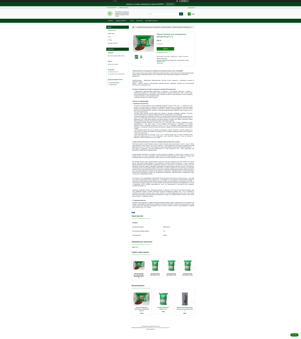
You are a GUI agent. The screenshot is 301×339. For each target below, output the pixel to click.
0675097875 (169, 4)
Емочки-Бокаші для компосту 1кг (155, 274)
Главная (110, 20)
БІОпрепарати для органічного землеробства (148, 27)
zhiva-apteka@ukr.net (114, 82)
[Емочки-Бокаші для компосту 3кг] (171, 264)
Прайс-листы (111, 33)
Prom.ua (158, 326)
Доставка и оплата (151, 20)
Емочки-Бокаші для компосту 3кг (171, 274)
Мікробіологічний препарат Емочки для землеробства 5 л (185, 309)
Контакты (139, 20)
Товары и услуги (121, 20)
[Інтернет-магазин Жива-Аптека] (109, 16)
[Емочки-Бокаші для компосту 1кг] (155, 264)
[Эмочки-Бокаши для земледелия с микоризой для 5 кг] (139, 264)
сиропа (148, 182)
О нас (132, 20)
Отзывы (110, 40)
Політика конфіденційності (164, 327)
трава (133, 145)
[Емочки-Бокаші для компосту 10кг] (188, 264)
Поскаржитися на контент (151, 327)
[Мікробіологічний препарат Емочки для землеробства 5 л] (185, 297)
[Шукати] (181, 13)
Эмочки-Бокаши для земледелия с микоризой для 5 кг (139, 275)
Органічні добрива (166, 27)
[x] (134, 212)
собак (192, 204)
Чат (296, 335)
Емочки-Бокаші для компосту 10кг (187, 274)
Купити (165, 49)
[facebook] (132, 212)
